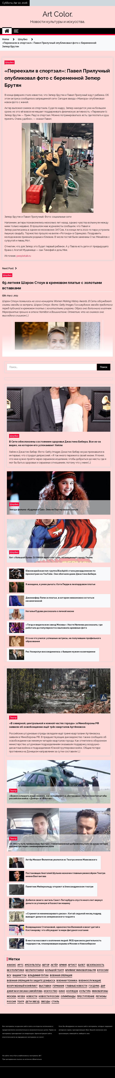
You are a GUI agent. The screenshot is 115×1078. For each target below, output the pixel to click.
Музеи (21, 996)
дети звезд (32, 1001)
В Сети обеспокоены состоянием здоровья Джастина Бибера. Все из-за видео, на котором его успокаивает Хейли (55, 443)
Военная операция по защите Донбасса (31, 980)
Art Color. (58, 14)
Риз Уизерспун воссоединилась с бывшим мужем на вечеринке (60, 651)
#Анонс (11, 965)
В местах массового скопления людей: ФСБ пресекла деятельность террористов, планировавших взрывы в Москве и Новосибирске (63, 942)
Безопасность (95, 965)
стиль (55, 1001)
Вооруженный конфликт (22, 986)
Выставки (45, 986)
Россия (11, 1001)
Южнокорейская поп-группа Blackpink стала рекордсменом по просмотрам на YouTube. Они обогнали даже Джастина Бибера (61, 572)
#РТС (20, 965)
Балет (81, 965)
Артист (72, 965)
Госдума (94, 986)
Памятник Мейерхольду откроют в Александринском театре (59, 886)
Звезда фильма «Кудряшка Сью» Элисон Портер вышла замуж (43, 509)
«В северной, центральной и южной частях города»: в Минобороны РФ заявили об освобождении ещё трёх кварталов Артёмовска (54, 725)
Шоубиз (9, 62)
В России (102, 970)
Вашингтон (20, 975)
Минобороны (100, 991)
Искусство (50, 991)
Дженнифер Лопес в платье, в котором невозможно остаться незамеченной (60, 599)
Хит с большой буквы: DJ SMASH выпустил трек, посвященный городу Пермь (51, 557)
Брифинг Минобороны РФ (80, 970)
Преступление (85, 996)
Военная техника (66, 980)
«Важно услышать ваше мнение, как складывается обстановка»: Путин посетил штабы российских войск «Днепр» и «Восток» (58, 797)
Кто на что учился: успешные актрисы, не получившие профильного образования (63, 640)
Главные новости (76, 986)
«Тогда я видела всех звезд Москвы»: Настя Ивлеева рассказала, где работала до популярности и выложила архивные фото (64, 626)
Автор (45, 965)
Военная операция (61, 975)
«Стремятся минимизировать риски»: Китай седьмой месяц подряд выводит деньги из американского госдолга (63, 915)
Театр (13, 717)
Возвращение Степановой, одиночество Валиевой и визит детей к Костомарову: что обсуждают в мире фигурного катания (63, 928)
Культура (85, 991)
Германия (58, 986)
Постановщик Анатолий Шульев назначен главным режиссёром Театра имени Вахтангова (65, 874)
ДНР (103, 986)
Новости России (49, 996)
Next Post (8, 268)
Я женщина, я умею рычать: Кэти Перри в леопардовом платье (60, 584)
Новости (31, 996)
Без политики (15, 970)
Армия (63, 965)
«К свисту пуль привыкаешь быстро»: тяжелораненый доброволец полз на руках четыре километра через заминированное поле (58, 845)
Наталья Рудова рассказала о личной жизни (50, 611)
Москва (11, 996)
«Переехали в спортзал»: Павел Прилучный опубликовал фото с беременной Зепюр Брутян (57, 78)
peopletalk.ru (24, 255)
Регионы (101, 996)
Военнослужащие (90, 980)
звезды (45, 1001)
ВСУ (9, 975)
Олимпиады (68, 996)
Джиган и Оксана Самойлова (24, 991)
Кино (62, 991)
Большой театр (54, 970)
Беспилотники (34, 970)
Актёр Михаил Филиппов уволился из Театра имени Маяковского (61, 859)
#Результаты (33, 965)
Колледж (72, 991)
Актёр (54, 965)
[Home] (7, 31)
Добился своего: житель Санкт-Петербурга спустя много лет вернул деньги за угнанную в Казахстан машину (64, 901)
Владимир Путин (38, 975)
